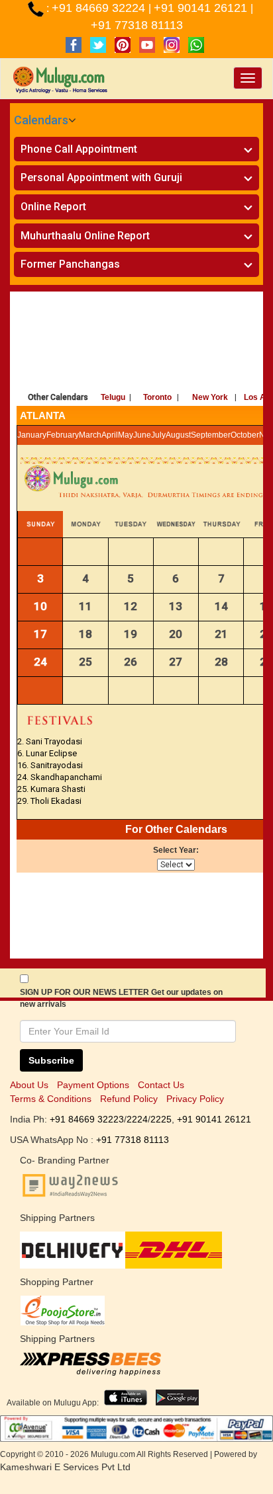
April (109, 435)
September (211, 435)
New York (210, 397)
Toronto (157, 397)
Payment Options (93, 1085)
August (178, 435)
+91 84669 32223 (87, 1119)
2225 (161, 1119)
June (142, 435)
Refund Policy (129, 1098)
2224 (137, 1119)
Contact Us (161, 1085)
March (90, 435)
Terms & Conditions (50, 1098)
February (62, 435)
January (31, 435)
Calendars (41, 120)
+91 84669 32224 (100, 8)
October (245, 435)
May (125, 435)
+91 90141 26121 (202, 8)
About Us (29, 1085)
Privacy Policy (195, 1098)
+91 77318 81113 (137, 25)
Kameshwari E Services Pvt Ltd (65, 1467)
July (158, 435)
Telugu (113, 397)
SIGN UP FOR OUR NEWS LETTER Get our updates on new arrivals (121, 998)
